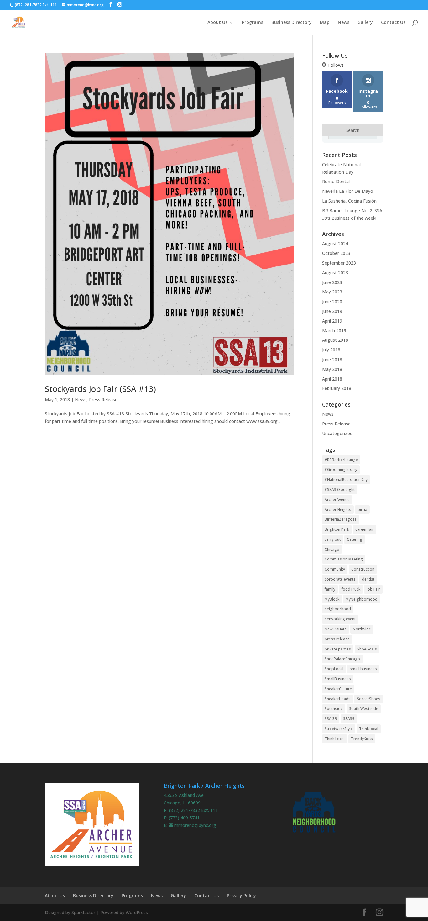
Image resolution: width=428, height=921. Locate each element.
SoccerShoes (368, 699)
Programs (252, 22)
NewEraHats (336, 629)
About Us (217, 22)
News (343, 22)
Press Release (103, 400)
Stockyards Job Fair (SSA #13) (100, 388)
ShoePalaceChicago (342, 658)
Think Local (335, 738)
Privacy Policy (241, 895)
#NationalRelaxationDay (346, 479)
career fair (364, 529)
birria (362, 509)
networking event (340, 619)
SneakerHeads (338, 699)
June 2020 (332, 301)
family (330, 589)
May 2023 (332, 292)
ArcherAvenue (337, 499)
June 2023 (332, 282)
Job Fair (373, 589)
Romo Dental (336, 181)
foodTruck (351, 589)
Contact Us (393, 22)
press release (337, 639)
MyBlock (332, 599)
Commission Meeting (344, 559)
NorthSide (362, 629)
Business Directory (291, 22)
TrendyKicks (362, 738)
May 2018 (332, 369)
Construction (362, 569)
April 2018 (332, 379)
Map (325, 22)
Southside (334, 708)
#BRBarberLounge (341, 459)
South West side (363, 708)
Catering (354, 539)
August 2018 (335, 340)
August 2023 (335, 273)
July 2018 (331, 350)
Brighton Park (337, 529)
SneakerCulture (338, 689)
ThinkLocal (368, 728)
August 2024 (335, 243)
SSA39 (348, 718)
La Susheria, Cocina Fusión (349, 201)
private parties (338, 649)
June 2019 (332, 311)
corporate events (340, 579)
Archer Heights (338, 509)
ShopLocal (334, 668)
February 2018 (336, 388)
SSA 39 (331, 718)
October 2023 (336, 253)
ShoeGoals (367, 649)
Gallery (365, 22)
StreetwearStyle (339, 728)
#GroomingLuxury (341, 469)
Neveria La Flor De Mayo (347, 191)
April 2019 (332, 321)
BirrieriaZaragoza (341, 519)
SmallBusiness (338, 679)
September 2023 (339, 263)
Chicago (332, 549)
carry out (333, 539)
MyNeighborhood (362, 599)
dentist (368, 579)
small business (363, 668)
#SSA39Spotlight (340, 489)
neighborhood (338, 609)
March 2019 (334, 331)
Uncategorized (337, 433)
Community (335, 569)
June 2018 (332, 359)
